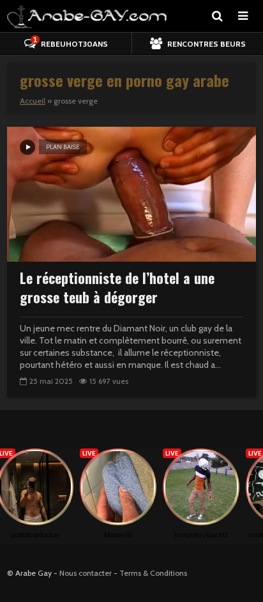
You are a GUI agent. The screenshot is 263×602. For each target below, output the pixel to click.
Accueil (32, 101)
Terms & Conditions (153, 573)
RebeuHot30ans (70, 42)
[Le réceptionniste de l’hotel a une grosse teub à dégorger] (131, 193)
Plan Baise (63, 147)
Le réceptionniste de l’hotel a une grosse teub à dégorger (117, 287)
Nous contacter (85, 573)
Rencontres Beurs (205, 44)
